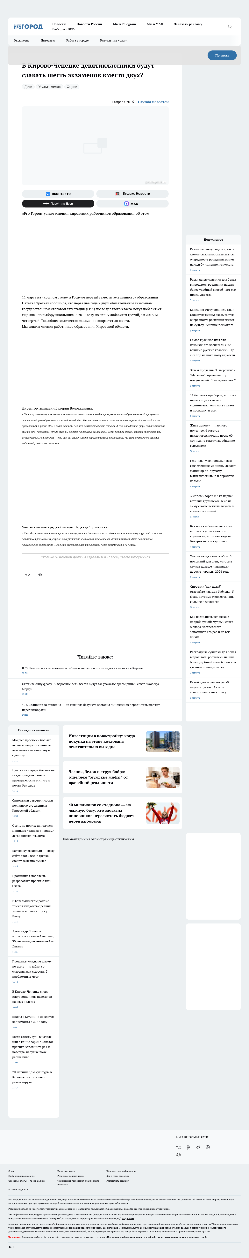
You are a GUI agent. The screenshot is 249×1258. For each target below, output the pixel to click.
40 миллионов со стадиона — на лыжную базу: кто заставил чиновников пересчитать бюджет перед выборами (91, 709)
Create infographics (135, 557)
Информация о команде (21, 1175)
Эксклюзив (22, 40)
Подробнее (128, 1218)
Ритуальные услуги (113, 40)
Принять (222, 55)
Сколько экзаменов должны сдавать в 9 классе (79, 557)
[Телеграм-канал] (198, 1147)
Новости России (89, 24)
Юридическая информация (121, 1171)
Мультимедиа (49, 86)
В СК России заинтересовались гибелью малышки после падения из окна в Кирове (82, 670)
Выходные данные (18, 1189)
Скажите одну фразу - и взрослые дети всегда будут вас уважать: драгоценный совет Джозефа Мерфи (90, 688)
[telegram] (41, 574)
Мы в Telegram (124, 24)
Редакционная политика (70, 1175)
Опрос (72, 86)
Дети (28, 86)
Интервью (48, 40)
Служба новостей (153, 102)
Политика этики (66, 1171)
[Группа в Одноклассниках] (188, 1147)
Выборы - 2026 (63, 29)
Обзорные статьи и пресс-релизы (26, 1180)
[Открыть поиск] (230, 26)
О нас (11, 1171)
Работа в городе (77, 40)
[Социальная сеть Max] (132, 203)
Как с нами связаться (117, 1175)
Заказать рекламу (188, 24)
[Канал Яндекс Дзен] (58, 203)
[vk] (28, 574)
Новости (59, 24)
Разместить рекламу (117, 1180)
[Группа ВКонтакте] (58, 194)
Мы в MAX (155, 24)
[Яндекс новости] (132, 194)
